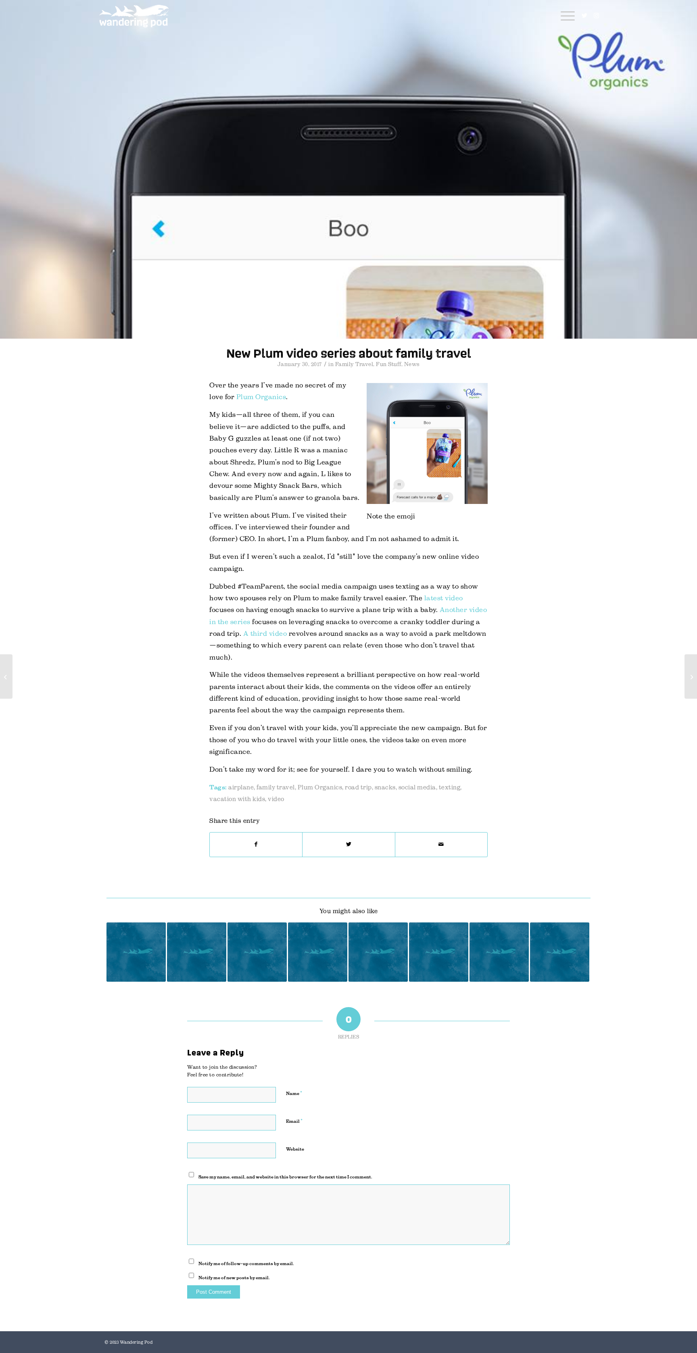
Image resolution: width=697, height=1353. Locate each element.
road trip (358, 787)
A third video (265, 633)
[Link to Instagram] (597, 16)
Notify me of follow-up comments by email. (246, 1263)
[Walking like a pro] (690, 676)
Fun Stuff (388, 364)
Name (294, 1093)
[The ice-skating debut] (6, 676)
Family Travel (354, 364)
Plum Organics (261, 397)
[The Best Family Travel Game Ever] (257, 952)
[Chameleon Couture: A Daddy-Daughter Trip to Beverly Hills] (499, 952)
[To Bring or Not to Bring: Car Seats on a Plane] (378, 952)
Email (294, 1121)
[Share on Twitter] (348, 844)
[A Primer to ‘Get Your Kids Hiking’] (559, 952)
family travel (276, 787)
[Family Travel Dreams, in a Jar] (438, 952)
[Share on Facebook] (256, 844)
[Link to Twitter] (584, 16)
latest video (443, 598)
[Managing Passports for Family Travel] (196, 952)
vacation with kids (237, 798)
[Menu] (565, 16)
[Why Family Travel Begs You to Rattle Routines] (317, 952)
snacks (385, 787)
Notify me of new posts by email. (234, 1277)
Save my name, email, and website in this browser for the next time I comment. (285, 1176)
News (412, 364)
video (276, 798)
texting (450, 787)
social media (417, 787)
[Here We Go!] (136, 952)
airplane (241, 787)
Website (295, 1149)
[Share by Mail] (441, 844)
